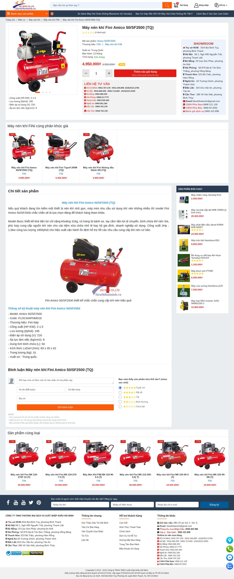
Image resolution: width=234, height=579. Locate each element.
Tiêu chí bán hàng (90, 527)
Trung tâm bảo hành (129, 544)
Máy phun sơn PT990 (202, 271)
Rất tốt (139, 392)
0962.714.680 (114, 91)
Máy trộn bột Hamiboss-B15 (205, 240)
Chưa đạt (140, 406)
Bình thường (142, 402)
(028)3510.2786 (132, 88)
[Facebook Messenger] (230, 557)
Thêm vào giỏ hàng (145, 73)
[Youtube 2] (23, 502)
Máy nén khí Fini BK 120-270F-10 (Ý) (24, 475)
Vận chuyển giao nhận (92, 531)
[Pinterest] (38, 502)
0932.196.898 (118, 88)
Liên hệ (85, 540)
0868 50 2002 (210, 108)
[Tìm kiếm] (167, 5)
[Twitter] (31, 502)
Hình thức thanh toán (130, 527)
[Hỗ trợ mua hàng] (230, 549)
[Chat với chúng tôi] (230, 566)
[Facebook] (8, 502)
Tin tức (85, 536)
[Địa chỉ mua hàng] (230, 540)
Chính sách (124, 531)
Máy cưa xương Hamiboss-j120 (207, 286)
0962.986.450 (101, 94)
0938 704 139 (174, 558)
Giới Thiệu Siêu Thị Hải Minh (95, 523)
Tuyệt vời (140, 387)
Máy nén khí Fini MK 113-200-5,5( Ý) (136, 475)
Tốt (137, 397)
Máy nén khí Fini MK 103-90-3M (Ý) (210, 475)
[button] (221, 5)
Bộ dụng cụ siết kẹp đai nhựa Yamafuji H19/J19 (206, 256)
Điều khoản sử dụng (129, 548)
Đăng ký (214, 504)
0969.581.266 (101, 103)
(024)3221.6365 (128, 91)
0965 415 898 (212, 111)
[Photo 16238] (43, 60)
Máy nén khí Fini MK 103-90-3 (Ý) (173, 475)
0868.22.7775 (103, 97)
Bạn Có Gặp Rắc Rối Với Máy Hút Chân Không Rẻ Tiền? (151, 13)
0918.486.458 (100, 91)
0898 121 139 (210, 104)
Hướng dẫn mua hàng (129, 540)
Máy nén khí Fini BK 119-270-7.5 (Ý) (61, 475)
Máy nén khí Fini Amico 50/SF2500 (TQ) (24, 168)
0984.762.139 (101, 106)
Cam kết (123, 523)
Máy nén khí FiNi (113, 44)
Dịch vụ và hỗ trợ (128, 536)
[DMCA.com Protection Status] (33, 553)
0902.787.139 (104, 88)
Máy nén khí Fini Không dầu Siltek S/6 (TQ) (98, 168)
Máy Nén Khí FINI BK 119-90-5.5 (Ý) (98, 475)
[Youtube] (15, 502)
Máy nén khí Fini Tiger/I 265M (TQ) (61, 168)
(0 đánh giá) (100, 32)
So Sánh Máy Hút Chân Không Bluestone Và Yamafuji (92, 13)
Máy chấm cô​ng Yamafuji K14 (206, 195)
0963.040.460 (103, 100)
